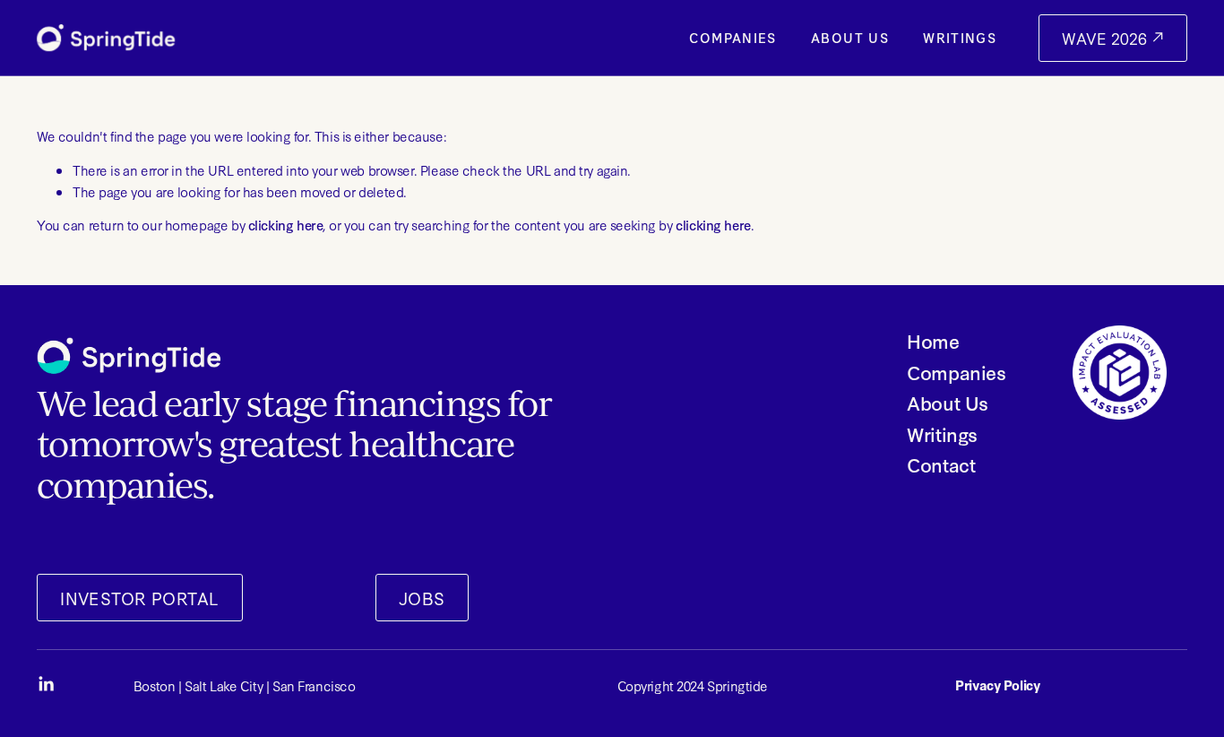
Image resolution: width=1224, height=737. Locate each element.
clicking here (285, 224)
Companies (732, 37)
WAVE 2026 (1106, 38)
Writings (959, 37)
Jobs (422, 598)
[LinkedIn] (46, 684)
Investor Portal (139, 598)
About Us (850, 37)
